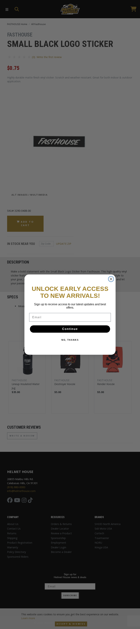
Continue (70, 328)
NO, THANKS (70, 340)
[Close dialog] (111, 279)
